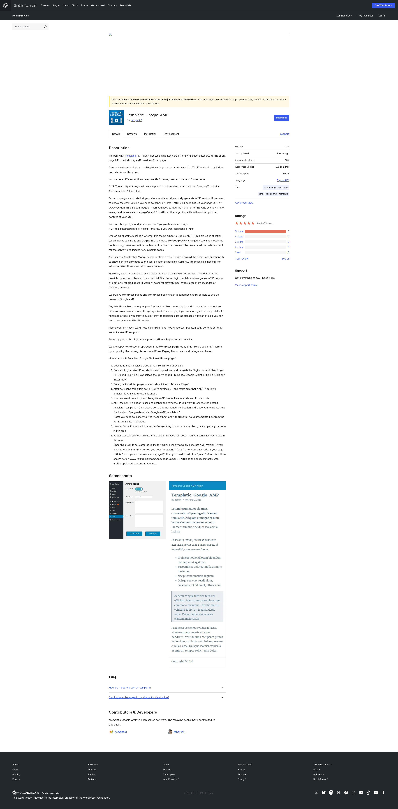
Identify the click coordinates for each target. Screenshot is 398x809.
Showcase (93, 764)
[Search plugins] (45, 26)
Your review (241, 258)
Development (171, 133)
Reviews (132, 133)
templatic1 (136, 120)
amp (261, 194)
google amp (271, 194)
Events (241, 769)
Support (284, 133)
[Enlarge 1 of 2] (162, 485)
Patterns (92, 779)
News (15, 769)
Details (116, 133)
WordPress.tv (171, 779)
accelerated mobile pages (276, 187)
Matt (317, 769)
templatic (283, 194)
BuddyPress (321, 779)
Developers (169, 774)
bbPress (319, 774)
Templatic (130, 155)
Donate (243, 774)
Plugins (91, 774)
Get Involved (245, 764)
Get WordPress (383, 5)
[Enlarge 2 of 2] (221, 485)
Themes (92, 769)
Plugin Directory (20, 15)
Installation (150, 133)
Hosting (16, 774)
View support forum (246, 285)
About (15, 764)
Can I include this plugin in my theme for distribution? (139, 697)
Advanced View (244, 202)
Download (281, 117)
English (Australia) (51, 793)
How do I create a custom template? (130, 687)
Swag (242, 779)
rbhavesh (179, 731)
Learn (166, 764)
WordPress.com (322, 764)
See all (285, 258)
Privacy (16, 779)
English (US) (283, 180)
